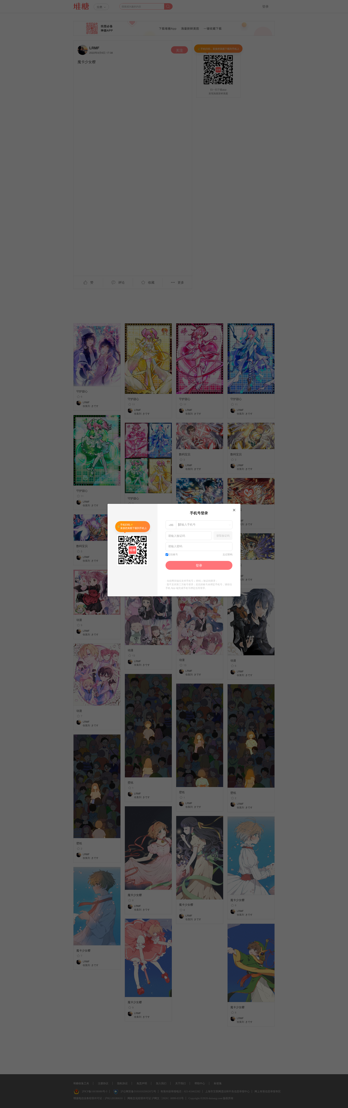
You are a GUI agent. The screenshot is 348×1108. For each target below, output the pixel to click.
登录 (199, 565)
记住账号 (173, 554)
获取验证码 (223, 535)
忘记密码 (227, 554)
